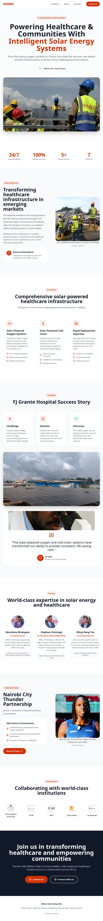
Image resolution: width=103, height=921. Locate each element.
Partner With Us (66, 879)
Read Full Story (13, 751)
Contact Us (93, 4)
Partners (77, 4)
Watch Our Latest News (54, 68)
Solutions (55, 4)
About (66, 4)
